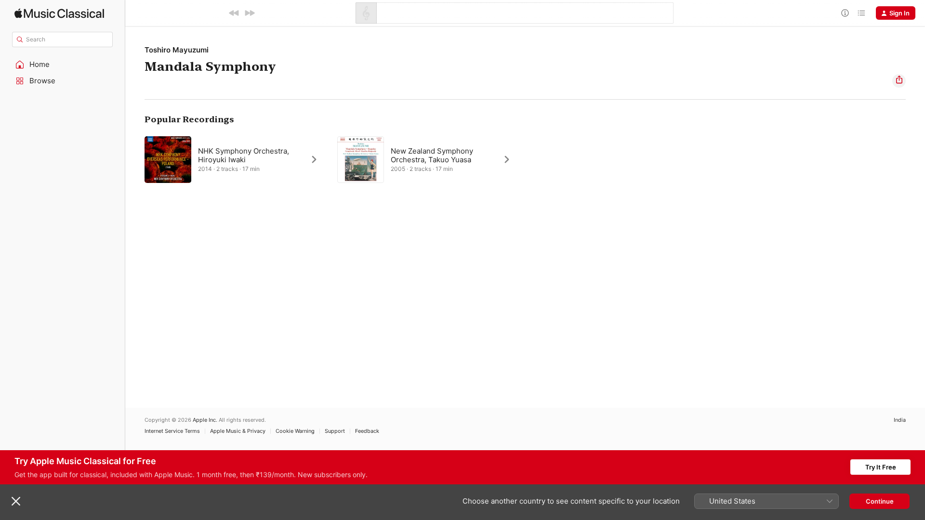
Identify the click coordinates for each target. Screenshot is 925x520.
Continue (880, 501)
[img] (59, 13)
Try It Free (880, 467)
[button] (63, 64)
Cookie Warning (295, 431)
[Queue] (861, 13)
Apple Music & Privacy (237, 431)
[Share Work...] (899, 81)
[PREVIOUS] (234, 13)
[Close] (16, 501)
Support (335, 431)
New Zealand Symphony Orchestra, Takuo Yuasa (432, 155)
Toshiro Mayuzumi (177, 49)
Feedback (367, 431)
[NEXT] (249, 13)
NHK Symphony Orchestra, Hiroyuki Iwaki (243, 155)
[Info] (845, 13)
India (900, 420)
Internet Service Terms (172, 431)
